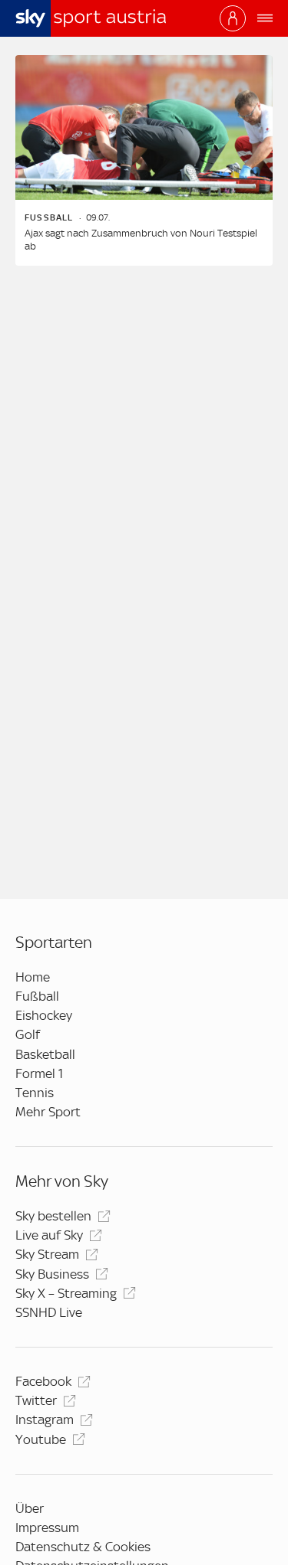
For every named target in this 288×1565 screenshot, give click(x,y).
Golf (27, 1034)
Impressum (47, 1527)
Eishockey (43, 1015)
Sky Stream (47, 1254)
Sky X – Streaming (66, 1293)
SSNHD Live (48, 1312)
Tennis (34, 1092)
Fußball (37, 996)
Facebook (43, 1381)
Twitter (36, 1400)
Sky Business (52, 1274)
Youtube (40, 1439)
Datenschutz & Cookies (83, 1546)
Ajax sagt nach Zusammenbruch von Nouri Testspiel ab (141, 239)
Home (32, 977)
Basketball (45, 1054)
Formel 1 (39, 1073)
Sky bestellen (53, 1216)
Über (29, 1508)
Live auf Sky (49, 1235)
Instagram (44, 1419)
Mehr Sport (48, 1111)
